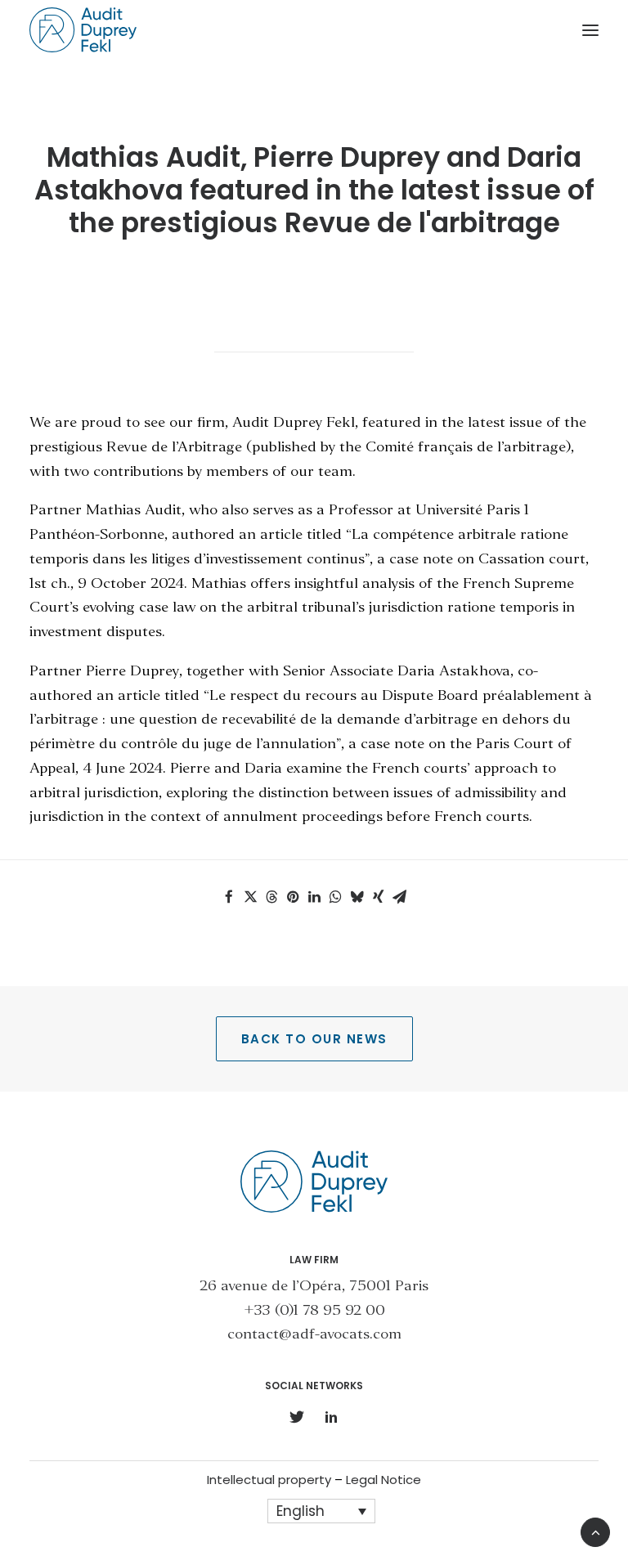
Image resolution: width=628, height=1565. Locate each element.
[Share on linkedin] (314, 897)
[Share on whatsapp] (335, 897)
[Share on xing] (378, 897)
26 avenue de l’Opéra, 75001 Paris (314, 1287)
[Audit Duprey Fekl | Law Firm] (83, 29)
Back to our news (314, 1038)
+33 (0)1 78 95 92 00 (314, 1311)
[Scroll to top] (595, 1530)
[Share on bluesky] (356, 897)
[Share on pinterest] (293, 897)
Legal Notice (383, 1479)
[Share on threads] (271, 897)
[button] (590, 30)
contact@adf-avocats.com (314, 1335)
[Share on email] (399, 897)
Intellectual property (269, 1479)
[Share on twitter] (250, 897)
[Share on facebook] (229, 897)
